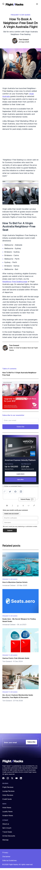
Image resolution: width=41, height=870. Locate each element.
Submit (9, 530)
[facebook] (3, 778)
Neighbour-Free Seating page (14, 282)
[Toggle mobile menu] (37, 4)
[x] (12, 778)
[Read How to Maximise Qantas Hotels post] (20, 564)
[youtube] (17, 778)
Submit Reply (25, 499)
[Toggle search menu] (3, 4)
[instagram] (8, 778)
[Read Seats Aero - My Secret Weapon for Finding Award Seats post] (20, 601)
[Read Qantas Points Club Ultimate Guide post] (20, 640)
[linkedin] (21, 778)
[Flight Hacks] (14, 4)
